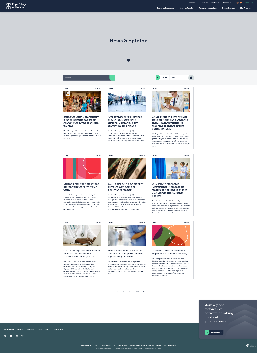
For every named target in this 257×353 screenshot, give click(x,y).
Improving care (228, 8)
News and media (187, 8)
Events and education (166, 8)
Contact (20, 329)
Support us (227, 3)
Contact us (215, 3)
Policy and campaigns (208, 8)
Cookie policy (106, 345)
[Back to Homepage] (14, 6)
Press (39, 329)
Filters (164, 78)
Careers (30, 329)
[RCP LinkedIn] (17, 336)
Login (237, 3)
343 (137, 291)
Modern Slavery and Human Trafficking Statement (145, 345)
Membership (245, 8)
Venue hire (58, 329)
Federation (9, 329)
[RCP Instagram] (5, 336)
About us (204, 3)
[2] (144, 291)
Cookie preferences (170, 345)
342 (130, 291)
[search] (112, 78)
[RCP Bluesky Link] (22, 336)
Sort (173, 78)
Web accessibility (86, 345)
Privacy (97, 345)
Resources (193, 3)
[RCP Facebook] (11, 336)
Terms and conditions (120, 345)
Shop (47, 329)
